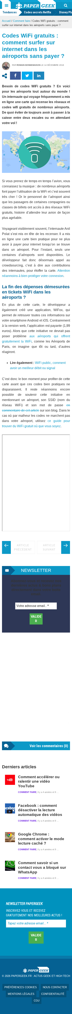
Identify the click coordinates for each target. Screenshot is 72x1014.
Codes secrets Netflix (37, 12)
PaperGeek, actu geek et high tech (36, 4)
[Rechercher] (65, 5)
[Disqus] (36, 691)
